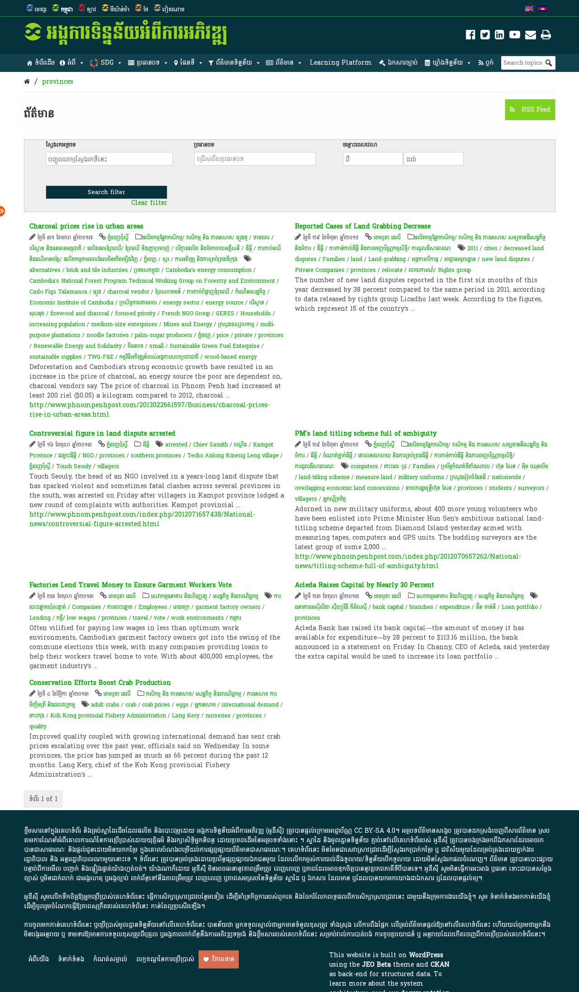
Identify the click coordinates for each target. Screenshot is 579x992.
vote (159, 618)
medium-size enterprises (124, 324)
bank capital (388, 607)
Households (255, 313)
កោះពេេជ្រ (395, 466)
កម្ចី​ (60, 618)
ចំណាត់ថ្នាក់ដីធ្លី (337, 455)
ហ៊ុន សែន (506, 466)
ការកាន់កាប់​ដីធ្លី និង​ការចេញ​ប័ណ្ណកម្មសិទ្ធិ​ (368, 248)
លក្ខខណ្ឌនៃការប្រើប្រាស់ (165, 959)
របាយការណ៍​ (421, 270)
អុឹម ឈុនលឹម (535, 466)
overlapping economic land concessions (347, 488)
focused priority (135, 313)
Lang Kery (185, 716)
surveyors (531, 488)
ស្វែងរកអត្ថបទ (61, 144)
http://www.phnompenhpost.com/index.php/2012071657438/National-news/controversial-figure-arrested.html (142, 519)
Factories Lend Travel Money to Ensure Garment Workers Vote (130, 585)
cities (491, 248)
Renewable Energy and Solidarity (77, 346)
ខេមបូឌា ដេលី (387, 237)
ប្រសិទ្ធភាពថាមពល (138, 303)
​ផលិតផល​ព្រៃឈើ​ (104, 248)
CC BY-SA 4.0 (374, 830)
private (243, 335)
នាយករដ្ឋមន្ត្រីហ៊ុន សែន (429, 488)
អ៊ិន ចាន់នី (486, 607)
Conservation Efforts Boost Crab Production (100, 682)
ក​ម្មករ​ (235, 618)
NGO (88, 455)
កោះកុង (36, 716)
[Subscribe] (530, 36)
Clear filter (149, 203)
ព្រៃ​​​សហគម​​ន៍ (168, 292)
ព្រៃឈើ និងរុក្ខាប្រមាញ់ (147, 248)
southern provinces (156, 455)
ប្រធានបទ (148, 62)
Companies (86, 607)
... (228, 395)
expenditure (454, 607)
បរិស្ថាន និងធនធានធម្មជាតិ (55, 248)
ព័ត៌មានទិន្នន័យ (234, 62)
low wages (81, 618)
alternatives (45, 270)
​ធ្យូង (97, 292)
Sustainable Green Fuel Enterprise (215, 346)
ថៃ (145, 9)
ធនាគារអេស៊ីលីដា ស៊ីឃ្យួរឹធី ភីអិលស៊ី (332, 607)
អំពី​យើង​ (38, 959)
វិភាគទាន (223, 959)
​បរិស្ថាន (256, 303)
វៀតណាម (173, 9)
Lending (40, 618)
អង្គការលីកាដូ (425, 259)
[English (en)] (529, 9)
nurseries (218, 716)
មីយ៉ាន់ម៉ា (119, 9)
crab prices (156, 705)
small (156, 346)
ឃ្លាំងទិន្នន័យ (447, 62)
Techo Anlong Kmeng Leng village (233, 455)
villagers (108, 466)
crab (130, 705)
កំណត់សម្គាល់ (110, 959)
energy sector (181, 303)
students (500, 488)
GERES (225, 313)
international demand (250, 705)
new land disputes (506, 259)
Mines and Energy (187, 324)
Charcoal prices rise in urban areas (86, 226)
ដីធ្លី (249, 248)
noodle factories (107, 335)
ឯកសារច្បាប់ (403, 62)
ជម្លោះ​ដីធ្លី (67, 455)
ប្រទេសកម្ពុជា (147, 270)
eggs (182, 705)
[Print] (546, 36)
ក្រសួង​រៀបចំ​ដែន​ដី (468, 477)
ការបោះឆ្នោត (120, 607)
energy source (224, 303)
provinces (57, 81)
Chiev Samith (210, 445)
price (223, 335)
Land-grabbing (387, 259)
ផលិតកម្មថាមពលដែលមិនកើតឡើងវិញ (101, 259)
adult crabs (105, 705)
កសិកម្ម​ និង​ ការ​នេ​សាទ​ (209, 237)
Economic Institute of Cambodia (71, 303)
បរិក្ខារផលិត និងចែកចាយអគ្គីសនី (208, 248)
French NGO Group (185, 313)
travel (140, 618)
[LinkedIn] (499, 36)
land (356, 259)
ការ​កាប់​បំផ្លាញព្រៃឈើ (208, 292)
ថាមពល (261, 237)
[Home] (27, 81)
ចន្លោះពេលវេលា (360, 144)
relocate (392, 270)
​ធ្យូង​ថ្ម (241, 237)
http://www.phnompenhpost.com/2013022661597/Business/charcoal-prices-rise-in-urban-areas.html (149, 409)
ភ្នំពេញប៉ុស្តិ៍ (118, 237)
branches (421, 607)
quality (38, 726)
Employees (152, 607)
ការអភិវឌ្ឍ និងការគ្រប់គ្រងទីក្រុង (206, 259)
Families (334, 259)
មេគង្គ (41, 9)
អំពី (71, 62)
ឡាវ (91, 9)
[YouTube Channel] (514, 36)
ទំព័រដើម (45, 62)
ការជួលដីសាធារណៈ (431, 248)
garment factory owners (228, 607)
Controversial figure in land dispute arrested (102, 433)
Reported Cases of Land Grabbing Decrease (363, 226)
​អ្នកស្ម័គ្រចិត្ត (334, 499)
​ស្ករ (165, 259)
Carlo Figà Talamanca (58, 292)
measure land (374, 477)
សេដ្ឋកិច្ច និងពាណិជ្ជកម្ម (235, 596)
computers (364, 466)
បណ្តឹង (240, 445)
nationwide (506, 477)
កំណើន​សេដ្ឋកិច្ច (250, 292)
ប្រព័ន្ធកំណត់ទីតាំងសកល (465, 466)
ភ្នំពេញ (150, 259)
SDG (107, 62)
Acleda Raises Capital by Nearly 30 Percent (364, 585)
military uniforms (421, 477)
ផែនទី (187, 62)
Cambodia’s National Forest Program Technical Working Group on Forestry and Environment (152, 281)
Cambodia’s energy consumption (209, 270)
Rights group (454, 270)
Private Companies (320, 270)
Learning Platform (341, 62)
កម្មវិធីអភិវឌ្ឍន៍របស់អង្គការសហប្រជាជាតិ (159, 357)
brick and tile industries (97, 270)
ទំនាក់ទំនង (71, 959)
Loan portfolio (520, 607)
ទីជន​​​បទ (135, 346)
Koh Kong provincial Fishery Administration (108, 716)
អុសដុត (36, 313)
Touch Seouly (73, 466)
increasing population (57, 324)
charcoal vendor (128, 292)
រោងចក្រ (181, 607)
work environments (197, 618)
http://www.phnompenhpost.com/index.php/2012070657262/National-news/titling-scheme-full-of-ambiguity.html (408, 561)
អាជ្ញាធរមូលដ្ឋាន (460, 259)
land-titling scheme (324, 477)
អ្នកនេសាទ (205, 705)
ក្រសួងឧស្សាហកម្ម (236, 324)
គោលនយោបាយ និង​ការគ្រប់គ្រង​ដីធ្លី (393, 455)
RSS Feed (535, 109)
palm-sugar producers (163, 335)
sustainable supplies (55, 357)
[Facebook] (470, 36)
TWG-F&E (101, 357)
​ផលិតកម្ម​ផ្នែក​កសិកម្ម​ (162, 237)
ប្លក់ (490, 62)
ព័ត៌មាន (284, 62)
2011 (472, 248)
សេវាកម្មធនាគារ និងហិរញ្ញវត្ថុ (179, 596)
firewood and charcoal (79, 313)
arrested (176, 445)
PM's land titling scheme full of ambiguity (366, 433)
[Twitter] (485, 36)
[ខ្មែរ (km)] (543, 9)
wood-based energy (230, 357)
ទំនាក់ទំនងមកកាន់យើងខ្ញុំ (520, 896)
